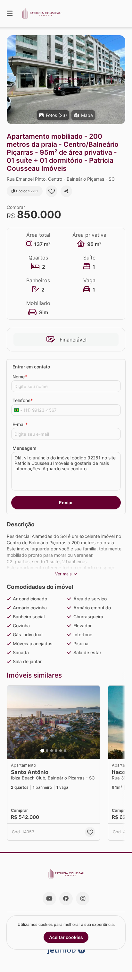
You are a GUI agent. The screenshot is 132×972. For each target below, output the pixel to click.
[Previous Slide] (12, 79)
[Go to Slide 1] (42, 751)
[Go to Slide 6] (65, 750)
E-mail (20, 424)
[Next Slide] (120, 79)
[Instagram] (82, 898)
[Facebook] (66, 898)
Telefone (22, 400)
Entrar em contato (31, 366)
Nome (19, 376)
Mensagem (24, 448)
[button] (66, 79)
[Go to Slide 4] (56, 750)
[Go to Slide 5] (60, 750)
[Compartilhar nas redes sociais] (66, 191)
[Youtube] (49, 898)
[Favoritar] (51, 191)
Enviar (66, 502)
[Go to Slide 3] (51, 750)
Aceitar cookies (66, 937)
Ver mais (63, 574)
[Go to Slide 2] (47, 750)
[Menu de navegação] (9, 13)
